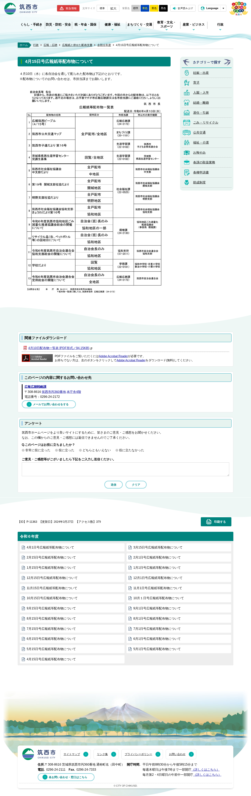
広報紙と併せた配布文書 (77, 45)
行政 (220, 24)
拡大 (113, 8)
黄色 (154, 8)
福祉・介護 (201, 142)
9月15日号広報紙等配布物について (51, 608)
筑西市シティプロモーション (238, 8)
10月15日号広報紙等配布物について (52, 598)
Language (212, 8)
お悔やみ (199, 152)
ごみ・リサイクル (205, 122)
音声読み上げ (185, 8)
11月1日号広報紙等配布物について (157, 588)
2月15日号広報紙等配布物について (51, 557)
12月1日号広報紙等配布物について (158, 578)
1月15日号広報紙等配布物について (51, 567)
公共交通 (199, 132)
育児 (196, 82)
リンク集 (102, 754)
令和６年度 (104, 45)
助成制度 (199, 182)
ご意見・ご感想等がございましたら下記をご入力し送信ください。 (69, 459)
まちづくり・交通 (139, 24)
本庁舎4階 (74, 391)
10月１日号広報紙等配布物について (158, 598)
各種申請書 (201, 172)
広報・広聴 (50, 45)
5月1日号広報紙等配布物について (157, 649)
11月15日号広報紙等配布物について (52, 588)
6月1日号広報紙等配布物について (157, 638)
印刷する (220, 521)
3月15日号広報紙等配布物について (158, 547)
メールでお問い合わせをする (51, 404)
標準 (102, 8)
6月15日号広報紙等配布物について (51, 638)
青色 (144, 8)
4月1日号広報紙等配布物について (50, 547)
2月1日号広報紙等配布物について (157, 557)
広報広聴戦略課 (35, 386)
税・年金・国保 (85, 24)
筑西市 (38, 754)
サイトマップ (72, 754)
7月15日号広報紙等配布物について (51, 628)
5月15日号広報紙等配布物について (51, 649)
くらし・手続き (31, 24)
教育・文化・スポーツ (166, 24)
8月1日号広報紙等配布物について (157, 618)
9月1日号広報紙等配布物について (157, 608)
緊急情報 (71, 8)
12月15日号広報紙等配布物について (52, 578)
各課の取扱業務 (204, 162)
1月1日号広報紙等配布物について (157, 567)
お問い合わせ (177, 754)
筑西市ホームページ (20, 9)
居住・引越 (201, 112)
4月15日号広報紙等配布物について (51, 659)
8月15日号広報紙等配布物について (51, 618)
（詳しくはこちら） (205, 769)
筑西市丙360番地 (54, 391)
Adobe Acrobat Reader (113, 356)
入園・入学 (201, 92)
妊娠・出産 (201, 72)
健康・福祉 (112, 24)
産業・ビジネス (194, 24)
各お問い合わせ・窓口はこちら (68, 777)
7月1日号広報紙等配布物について (157, 628)
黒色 (163, 8)
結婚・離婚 (201, 102)
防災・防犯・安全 (58, 24)
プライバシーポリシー (138, 754)
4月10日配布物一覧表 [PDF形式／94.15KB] (58, 348)
